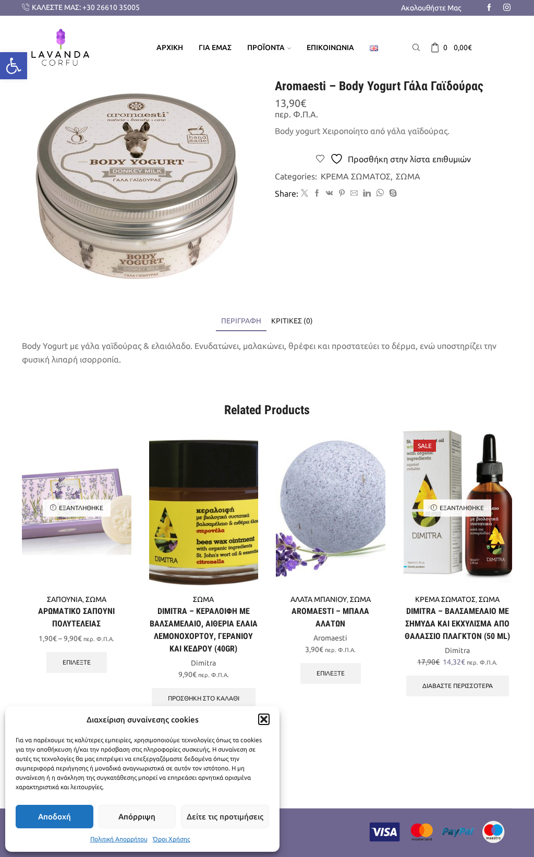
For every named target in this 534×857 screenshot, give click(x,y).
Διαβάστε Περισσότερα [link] (457, 685)
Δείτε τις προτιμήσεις (225, 816)
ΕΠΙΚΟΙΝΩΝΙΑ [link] (330, 47)
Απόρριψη (136, 816)
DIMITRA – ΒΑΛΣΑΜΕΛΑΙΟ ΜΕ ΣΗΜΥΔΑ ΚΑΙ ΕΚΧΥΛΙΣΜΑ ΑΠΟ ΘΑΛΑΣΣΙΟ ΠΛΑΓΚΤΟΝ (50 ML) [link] (457, 623)
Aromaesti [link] (330, 638)
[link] (13, 65)
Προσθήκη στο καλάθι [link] (203, 698)
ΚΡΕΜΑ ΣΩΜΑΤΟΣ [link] (356, 176)
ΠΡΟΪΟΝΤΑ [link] (266, 47)
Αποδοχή (54, 816)
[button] (264, 719)
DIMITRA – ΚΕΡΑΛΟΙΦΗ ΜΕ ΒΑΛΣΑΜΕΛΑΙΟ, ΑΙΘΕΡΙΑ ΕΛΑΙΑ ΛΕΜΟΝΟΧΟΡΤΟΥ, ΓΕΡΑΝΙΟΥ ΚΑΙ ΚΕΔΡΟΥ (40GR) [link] (204, 630)
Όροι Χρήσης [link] (171, 839)
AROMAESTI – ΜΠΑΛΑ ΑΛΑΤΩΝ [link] (330, 617)
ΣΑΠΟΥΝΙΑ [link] (64, 599)
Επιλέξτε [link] (77, 662)
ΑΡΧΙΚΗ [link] (169, 47)
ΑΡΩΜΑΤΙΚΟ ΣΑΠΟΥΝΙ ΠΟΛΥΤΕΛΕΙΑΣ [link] (76, 617)
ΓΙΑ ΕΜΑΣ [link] (215, 47)
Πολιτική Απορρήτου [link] (119, 839)
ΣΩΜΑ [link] (408, 176)
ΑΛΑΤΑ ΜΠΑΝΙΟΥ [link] (318, 599)
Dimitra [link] (203, 663)
